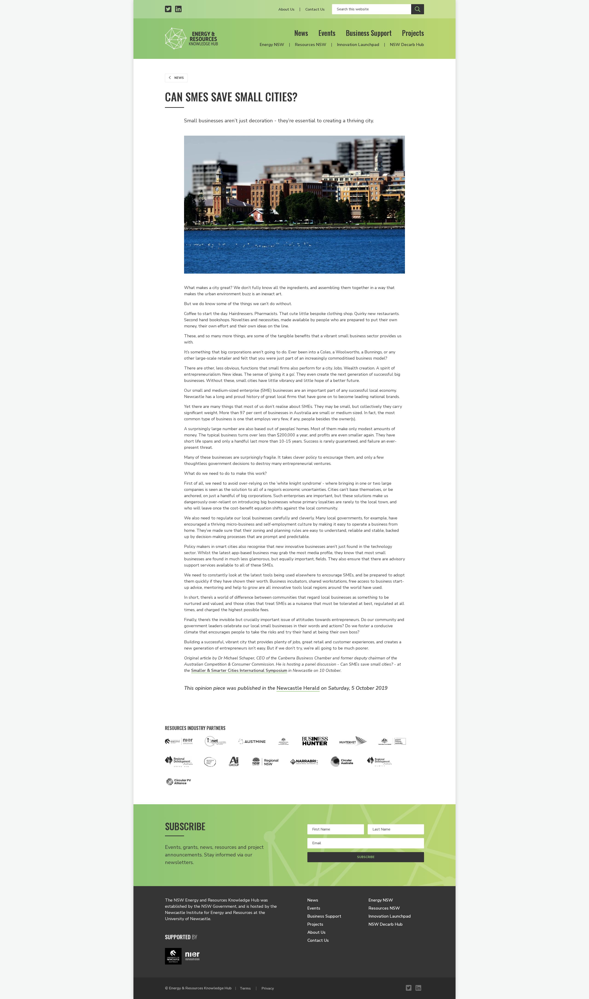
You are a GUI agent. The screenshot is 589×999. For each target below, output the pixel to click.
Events (326, 33)
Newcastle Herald (298, 688)
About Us (286, 9)
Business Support (369, 33)
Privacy (268, 988)
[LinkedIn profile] (178, 9)
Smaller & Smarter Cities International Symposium (239, 670)
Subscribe (366, 857)
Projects (413, 33)
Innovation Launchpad (358, 44)
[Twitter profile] (168, 9)
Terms (245, 988)
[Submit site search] (417, 9)
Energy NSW (272, 44)
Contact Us (315, 9)
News (301, 33)
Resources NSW (310, 44)
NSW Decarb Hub (407, 44)
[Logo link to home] (191, 38)
